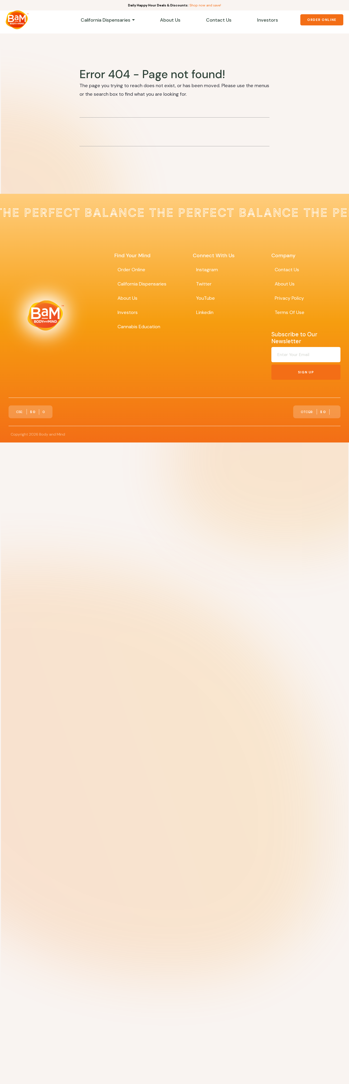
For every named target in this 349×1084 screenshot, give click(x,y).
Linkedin (204, 312)
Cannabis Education (139, 326)
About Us (170, 20)
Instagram (207, 269)
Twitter (204, 284)
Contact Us (218, 20)
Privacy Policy (289, 298)
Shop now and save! (205, 5)
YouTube (205, 298)
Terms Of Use (289, 312)
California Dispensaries (105, 20)
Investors (267, 20)
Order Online (321, 20)
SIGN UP (306, 372)
